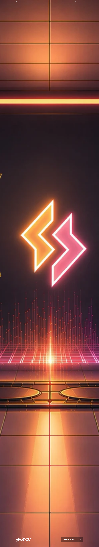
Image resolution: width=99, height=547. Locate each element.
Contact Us (79, 1)
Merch (75, 1)
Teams (71, 1)
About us (66, 1)
